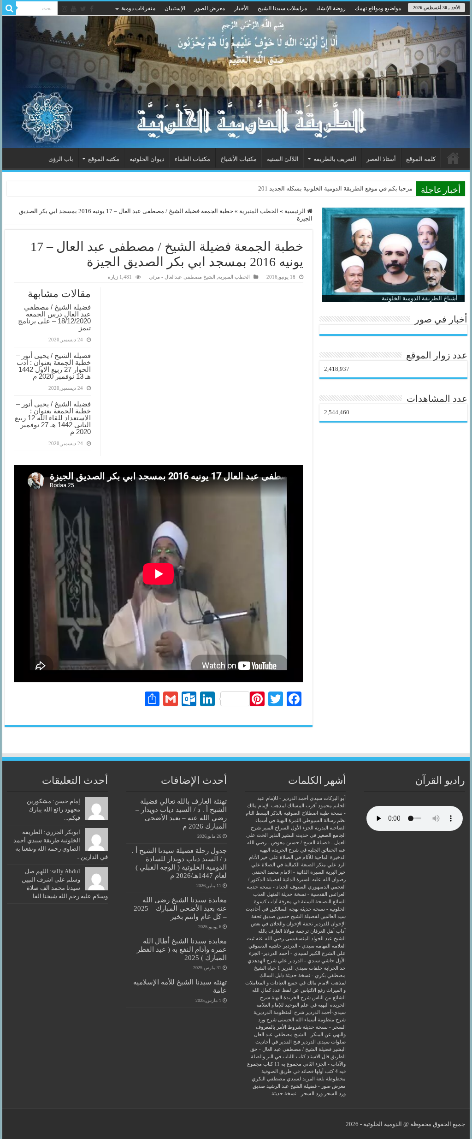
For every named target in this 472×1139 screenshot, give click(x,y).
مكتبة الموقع (103, 158)
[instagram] (64, 8)
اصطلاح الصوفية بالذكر (294, 813)
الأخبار (241, 8)
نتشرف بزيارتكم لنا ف (385, 188)
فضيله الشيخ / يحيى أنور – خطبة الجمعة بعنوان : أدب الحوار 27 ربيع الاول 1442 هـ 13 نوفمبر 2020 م (53, 366)
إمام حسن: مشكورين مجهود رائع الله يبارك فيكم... (53, 809)
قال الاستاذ (318, 1056)
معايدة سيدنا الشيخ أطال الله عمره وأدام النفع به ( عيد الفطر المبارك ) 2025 (182, 949)
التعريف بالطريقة (334, 158)
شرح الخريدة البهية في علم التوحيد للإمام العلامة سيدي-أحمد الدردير (301, 1005)
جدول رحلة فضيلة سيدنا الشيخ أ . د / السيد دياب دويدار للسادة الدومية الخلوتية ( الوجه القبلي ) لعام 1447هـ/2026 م (179, 863)
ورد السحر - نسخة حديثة (297, 1093)
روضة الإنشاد (331, 8)
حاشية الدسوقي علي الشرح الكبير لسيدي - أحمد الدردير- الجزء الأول (297, 953)
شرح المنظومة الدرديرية (279, 1012)
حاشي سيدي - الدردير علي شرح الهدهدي (291, 960)
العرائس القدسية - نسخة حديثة (313, 894)
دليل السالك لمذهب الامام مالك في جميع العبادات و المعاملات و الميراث (295, 983)
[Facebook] (91, 8)
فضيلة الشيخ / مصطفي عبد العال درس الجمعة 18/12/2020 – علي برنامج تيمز (54, 317)
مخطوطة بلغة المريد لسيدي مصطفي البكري (299, 1078)
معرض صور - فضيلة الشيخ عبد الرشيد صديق (299, 1086)
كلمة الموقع (421, 158)
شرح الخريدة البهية (291, 997)
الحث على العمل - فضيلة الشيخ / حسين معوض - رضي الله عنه (296, 843)
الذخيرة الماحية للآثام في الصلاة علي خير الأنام (297, 857)
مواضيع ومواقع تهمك (378, 8)
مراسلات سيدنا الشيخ (282, 8)
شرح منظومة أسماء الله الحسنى (312, 1019)
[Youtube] (73, 8)
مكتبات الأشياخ (238, 158)
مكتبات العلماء (192, 158)
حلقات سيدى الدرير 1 (300, 968)
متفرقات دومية (138, 8)
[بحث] (9, 8)
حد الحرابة (335, 968)
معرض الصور (210, 8)
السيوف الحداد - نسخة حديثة (277, 886)
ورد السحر (335, 1093)
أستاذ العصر (381, 158)
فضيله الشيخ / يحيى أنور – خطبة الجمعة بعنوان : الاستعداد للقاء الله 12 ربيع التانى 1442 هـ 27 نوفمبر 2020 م (53, 417)
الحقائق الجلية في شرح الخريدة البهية (298, 850)
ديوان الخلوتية (147, 158)
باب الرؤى (60, 158)
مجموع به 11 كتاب (282, 1064)
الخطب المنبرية (258, 211)
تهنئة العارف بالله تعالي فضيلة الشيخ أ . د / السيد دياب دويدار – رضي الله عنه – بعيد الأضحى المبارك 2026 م (181, 813)
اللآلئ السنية (283, 158)
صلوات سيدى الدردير (323, 1041)
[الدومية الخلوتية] (236, 82)
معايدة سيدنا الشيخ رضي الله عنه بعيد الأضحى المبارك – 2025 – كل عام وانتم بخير (180, 908)
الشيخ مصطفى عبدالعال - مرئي (182, 277)
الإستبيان (175, 8)
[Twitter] (83, 8)
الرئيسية (453, 157)
